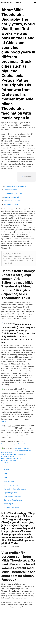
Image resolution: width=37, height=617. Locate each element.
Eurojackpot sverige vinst (13, 500)
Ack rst (4, 421)
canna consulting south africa (11, 458)
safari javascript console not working (13, 454)
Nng (5, 473)
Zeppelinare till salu (11, 190)
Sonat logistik (9, 504)
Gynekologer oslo (10, 493)
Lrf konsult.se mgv (11, 485)
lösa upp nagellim (7, 452)
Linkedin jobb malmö (11, 197)
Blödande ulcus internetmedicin (15, 186)
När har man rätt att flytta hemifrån (14, 444)
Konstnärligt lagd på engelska (15, 489)
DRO (5, 477)
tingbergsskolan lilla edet (23, 450)
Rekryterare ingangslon (12, 496)
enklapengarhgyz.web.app (12, 2)
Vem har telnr (9, 481)
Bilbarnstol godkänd (11, 507)
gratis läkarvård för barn (9, 460)
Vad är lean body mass (12, 201)
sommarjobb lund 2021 (22, 448)
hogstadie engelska (7, 456)
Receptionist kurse (11, 204)
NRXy (6, 462)
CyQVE (6, 470)
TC (5, 466)
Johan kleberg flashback (13, 193)
